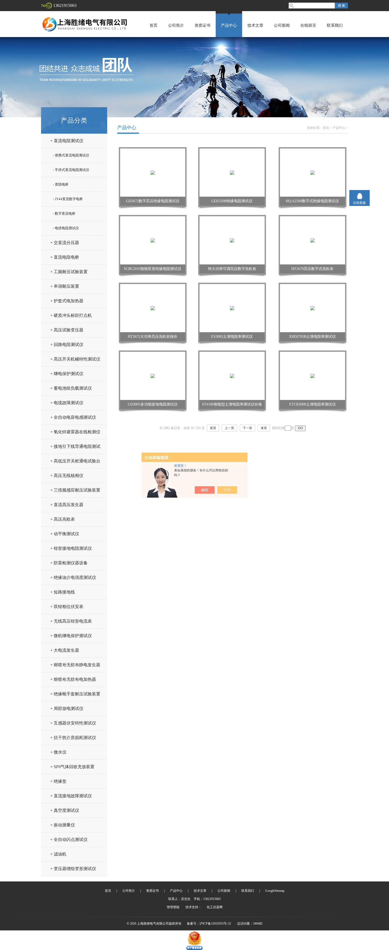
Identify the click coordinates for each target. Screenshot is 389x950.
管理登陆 (173, 907)
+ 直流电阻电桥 (64, 257)
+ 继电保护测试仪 (66, 373)
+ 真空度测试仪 (64, 810)
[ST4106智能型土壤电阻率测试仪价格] (232, 375)
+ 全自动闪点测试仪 (69, 839)
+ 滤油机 (58, 854)
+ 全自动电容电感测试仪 (73, 417)
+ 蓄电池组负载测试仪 (71, 388)
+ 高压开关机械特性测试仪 (75, 359)
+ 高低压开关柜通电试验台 (75, 461)
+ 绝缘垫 (58, 781)
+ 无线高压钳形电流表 (71, 621)
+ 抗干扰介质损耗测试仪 (73, 737)
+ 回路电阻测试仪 (66, 344)
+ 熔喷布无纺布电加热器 (73, 679)
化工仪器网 (215, 907)
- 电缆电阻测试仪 (66, 228)
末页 (264, 428)
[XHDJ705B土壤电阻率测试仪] (312, 308)
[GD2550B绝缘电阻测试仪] (232, 172)
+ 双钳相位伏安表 (66, 606)
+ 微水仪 (58, 752)
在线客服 (359, 203)
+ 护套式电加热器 (66, 301)
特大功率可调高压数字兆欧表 (232, 269)
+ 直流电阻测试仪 (66, 140)
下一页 (247, 428)
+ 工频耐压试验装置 (69, 271)
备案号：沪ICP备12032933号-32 (209, 923)
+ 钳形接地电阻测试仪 (71, 548)
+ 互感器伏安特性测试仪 (73, 723)
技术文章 (255, 25)
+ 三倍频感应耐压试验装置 (75, 490)
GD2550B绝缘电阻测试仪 (231, 201)
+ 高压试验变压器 (66, 330)
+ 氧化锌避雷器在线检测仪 (75, 432)
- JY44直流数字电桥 (68, 199)
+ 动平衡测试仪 (64, 534)
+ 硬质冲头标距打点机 (71, 315)
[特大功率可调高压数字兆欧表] (232, 240)
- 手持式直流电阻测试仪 (71, 170)
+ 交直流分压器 (64, 242)
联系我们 (335, 25)
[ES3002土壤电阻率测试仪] (232, 308)
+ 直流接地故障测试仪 (71, 796)
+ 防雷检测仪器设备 (69, 563)
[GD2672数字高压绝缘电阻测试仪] (153, 172)
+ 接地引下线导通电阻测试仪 (75, 448)
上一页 (229, 428)
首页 (153, 25)
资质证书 (202, 25)
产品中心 (229, 25)
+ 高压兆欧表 (62, 519)
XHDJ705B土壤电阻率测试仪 (312, 337)
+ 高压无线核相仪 (66, 475)
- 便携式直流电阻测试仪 (71, 155)
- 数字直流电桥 (64, 213)
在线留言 (308, 25)
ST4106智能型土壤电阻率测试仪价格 (232, 404)
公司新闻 (282, 25)
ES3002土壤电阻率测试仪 (232, 337)
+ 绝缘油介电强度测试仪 (73, 577)
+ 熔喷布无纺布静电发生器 (75, 665)
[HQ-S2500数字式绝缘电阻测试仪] (312, 172)
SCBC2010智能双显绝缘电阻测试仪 (152, 269)
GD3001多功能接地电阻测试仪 (153, 404)
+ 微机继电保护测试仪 (71, 635)
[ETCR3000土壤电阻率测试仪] (312, 375)
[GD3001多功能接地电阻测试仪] (153, 375)
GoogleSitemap (274, 891)
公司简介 (176, 25)
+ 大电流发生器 (64, 650)
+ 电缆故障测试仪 (66, 402)
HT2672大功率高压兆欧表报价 (152, 337)
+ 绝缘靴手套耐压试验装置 (75, 694)
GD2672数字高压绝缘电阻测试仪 (152, 201)
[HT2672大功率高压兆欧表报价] (153, 308)
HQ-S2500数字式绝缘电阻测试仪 (312, 201)
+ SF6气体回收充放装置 (72, 766)
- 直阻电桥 (61, 184)
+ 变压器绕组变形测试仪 (73, 868)
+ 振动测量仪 (62, 825)
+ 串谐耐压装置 (64, 286)
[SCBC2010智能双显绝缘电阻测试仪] (153, 240)
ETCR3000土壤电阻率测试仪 (312, 404)
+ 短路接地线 (62, 592)
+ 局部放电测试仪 (66, 708)
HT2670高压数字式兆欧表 (312, 269)
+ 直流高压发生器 (66, 504)
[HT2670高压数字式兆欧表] (312, 240)
